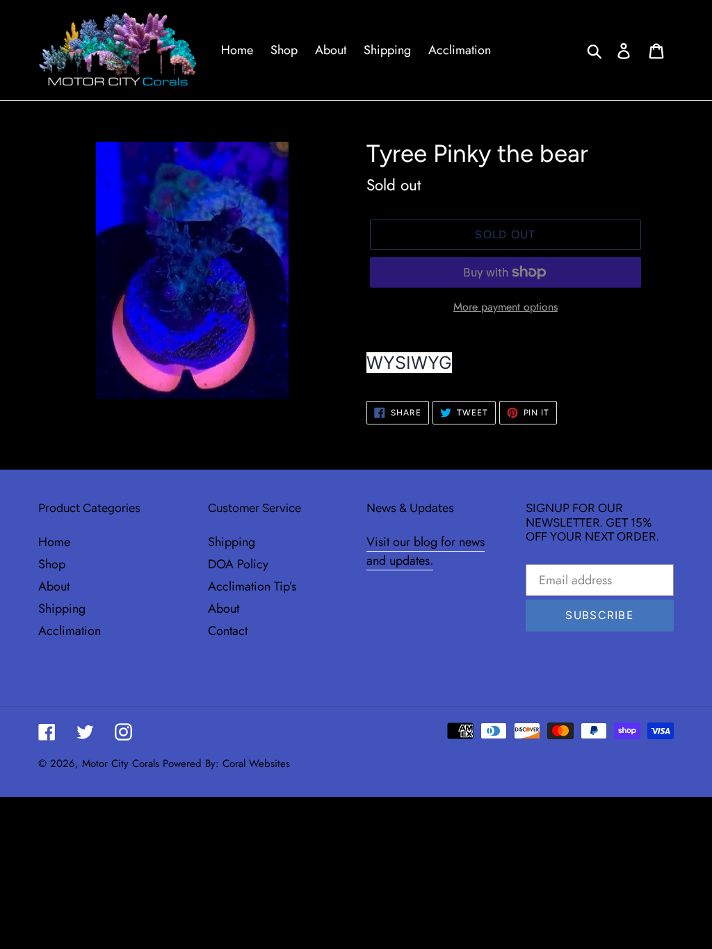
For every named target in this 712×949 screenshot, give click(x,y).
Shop (51, 564)
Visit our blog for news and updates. (425, 551)
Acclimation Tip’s (252, 586)
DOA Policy (238, 564)
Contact (228, 631)
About (54, 586)
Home (54, 542)
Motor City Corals (120, 763)
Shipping (62, 609)
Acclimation (69, 631)
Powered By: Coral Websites (226, 763)
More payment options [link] (505, 307)
